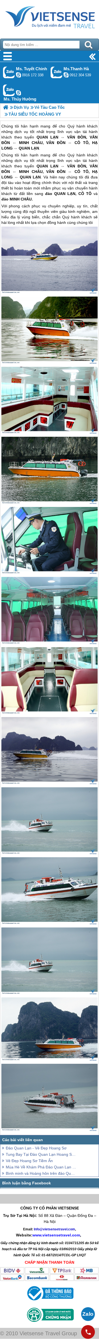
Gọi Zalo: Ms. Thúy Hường (9, 90)
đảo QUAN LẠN (60, 193)
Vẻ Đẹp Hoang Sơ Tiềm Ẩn (29, 1160)
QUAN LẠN (47, 166)
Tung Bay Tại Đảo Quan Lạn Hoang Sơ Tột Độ (41, 1154)
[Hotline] (88, 1332)
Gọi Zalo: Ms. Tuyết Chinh (9, 72)
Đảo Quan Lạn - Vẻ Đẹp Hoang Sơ (36, 1148)
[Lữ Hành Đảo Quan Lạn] (5, 107)
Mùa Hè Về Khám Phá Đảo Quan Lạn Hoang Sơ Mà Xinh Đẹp (41, 1167)
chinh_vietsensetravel (18, 75)
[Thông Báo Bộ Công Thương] (49, 1301)
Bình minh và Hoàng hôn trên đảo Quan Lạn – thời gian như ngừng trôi (41, 1173)
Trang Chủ (49, 18)
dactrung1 (18, 93)
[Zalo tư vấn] (88, 1314)
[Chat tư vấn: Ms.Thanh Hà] (66, 75)
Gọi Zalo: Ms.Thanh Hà (56, 72)
